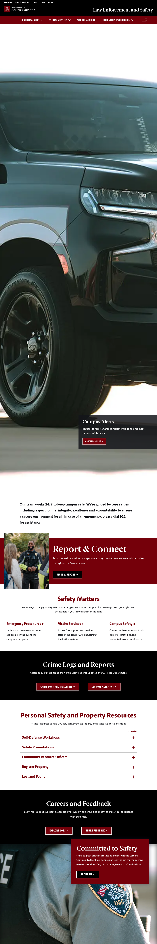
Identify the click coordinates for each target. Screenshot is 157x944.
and (123, 10)
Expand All (132, 731)
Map (17, 2)
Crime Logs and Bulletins (56, 686)
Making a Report (87, 20)
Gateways (52, 2)
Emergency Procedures (116, 20)
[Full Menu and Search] (145, 20)
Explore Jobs (57, 830)
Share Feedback (95, 830)
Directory (26, 2)
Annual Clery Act (103, 686)
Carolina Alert (31, 20)
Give (43, 2)
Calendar (8, 2)
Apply (36, 2)
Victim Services (58, 20)
